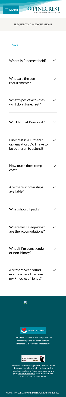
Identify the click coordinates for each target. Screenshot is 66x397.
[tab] (14, 44)
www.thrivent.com (26, 373)
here (32, 343)
